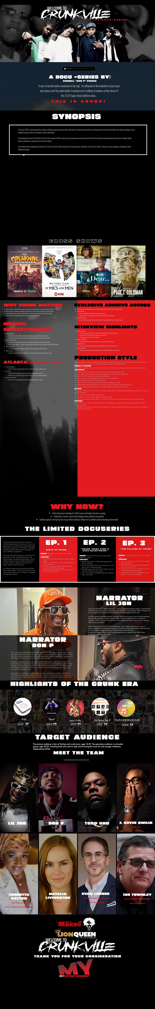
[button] (25, 271)
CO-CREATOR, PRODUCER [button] (97, 827)
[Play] (65, 69)
